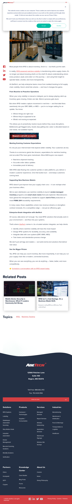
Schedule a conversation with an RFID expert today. (31, 269)
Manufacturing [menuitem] (56, 412)
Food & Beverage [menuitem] (57, 423)
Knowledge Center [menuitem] (24, 469)
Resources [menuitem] (22, 488)
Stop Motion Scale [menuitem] (8, 429)
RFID (18, 317)
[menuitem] (4, 66)
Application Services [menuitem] (40, 430)
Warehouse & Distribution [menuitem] (56, 417)
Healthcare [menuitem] (55, 433)
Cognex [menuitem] (5, 484)
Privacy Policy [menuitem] (52, 499)
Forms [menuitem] (21, 484)
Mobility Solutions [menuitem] (8, 453)
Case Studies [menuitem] (23, 475)
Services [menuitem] (41, 407)
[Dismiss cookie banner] (65, 7)
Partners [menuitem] (6, 467)
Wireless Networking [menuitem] (40, 424)
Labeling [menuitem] (5, 416)
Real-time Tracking (28, 317)
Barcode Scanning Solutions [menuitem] (8, 447)
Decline (59, 25)
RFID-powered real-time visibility (28, 71)
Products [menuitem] (23, 407)
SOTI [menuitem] (4, 480)
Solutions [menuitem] (7, 407)
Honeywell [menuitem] (6, 476)
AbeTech (22, 224)
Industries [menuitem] (56, 407)
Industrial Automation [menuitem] (6, 435)
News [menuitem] (38, 476)
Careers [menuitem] (39, 472)
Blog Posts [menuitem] (22, 479)
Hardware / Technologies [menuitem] (23, 413)
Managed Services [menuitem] (40, 413)
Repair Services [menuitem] (41, 418)
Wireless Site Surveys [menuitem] (41, 443)
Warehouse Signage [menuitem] (40, 437)
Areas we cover (35, 399)
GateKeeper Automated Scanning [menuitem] (6, 423)
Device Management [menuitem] (7, 441)
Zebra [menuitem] (4, 472)
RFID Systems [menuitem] (7, 412)
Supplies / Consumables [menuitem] (23, 420)
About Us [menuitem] (41, 467)
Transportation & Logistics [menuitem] (57, 428)
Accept (44, 25)
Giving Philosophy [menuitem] (42, 480)
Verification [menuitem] (6, 457)
